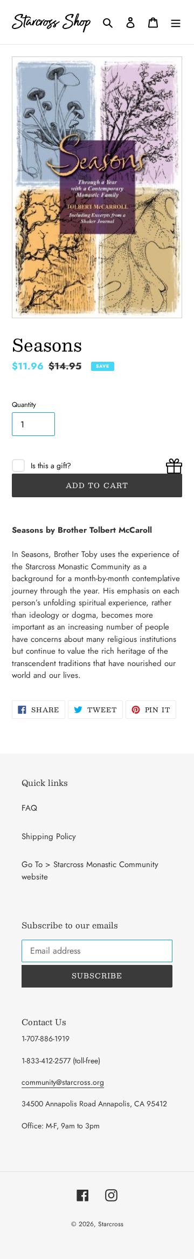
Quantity (24, 404)
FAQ (29, 808)
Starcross (110, 1224)
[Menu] (175, 22)
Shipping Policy (49, 836)
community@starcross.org (63, 1082)
